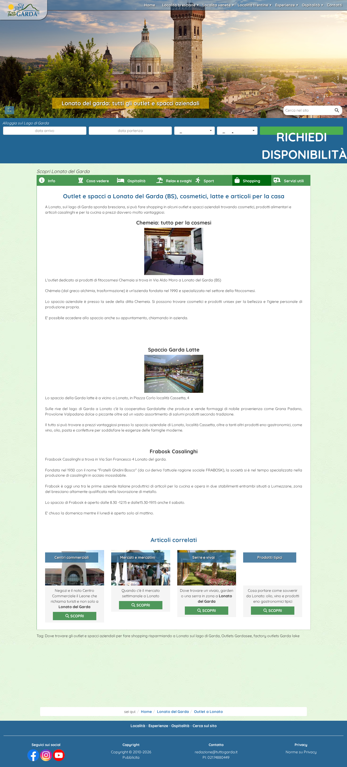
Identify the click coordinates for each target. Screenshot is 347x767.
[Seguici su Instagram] (46, 754)
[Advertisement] (173, 674)
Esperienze (285, 5)
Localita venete (217, 5)
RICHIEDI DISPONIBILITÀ (302, 132)
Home (149, 5)
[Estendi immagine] (9, 110)
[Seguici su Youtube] (59, 754)
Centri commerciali (72, 557)
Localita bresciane (178, 5)
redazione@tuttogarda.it (216, 752)
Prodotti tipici (269, 557)
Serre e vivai (203, 557)
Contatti (334, 5)
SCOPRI (77, 616)
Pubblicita (131, 757)
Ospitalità (311, 5)
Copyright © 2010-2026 (131, 752)
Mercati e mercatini (137, 557)
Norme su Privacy (301, 752)
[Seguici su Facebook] (33, 754)
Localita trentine (253, 5)
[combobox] (194, 131)
